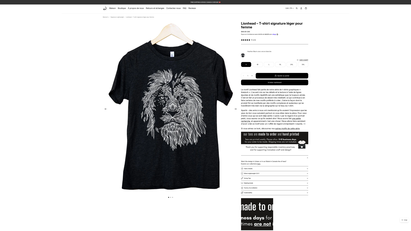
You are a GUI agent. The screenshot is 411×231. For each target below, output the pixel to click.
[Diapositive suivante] (236, 109)
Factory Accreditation (250, 188)
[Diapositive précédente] (105, 109)
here (258, 164)
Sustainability (248, 192)
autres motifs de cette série (287, 128)
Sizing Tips (247, 178)
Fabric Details (248, 168)
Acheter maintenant (275, 82)
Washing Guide (248, 183)
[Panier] (306, 8)
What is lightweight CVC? (251, 173)
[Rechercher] (296, 8)
